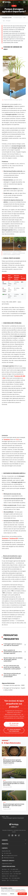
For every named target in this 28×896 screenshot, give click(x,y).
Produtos (5, 843)
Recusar (12, 893)
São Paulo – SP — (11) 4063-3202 (10, 869)
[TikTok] (19, 835)
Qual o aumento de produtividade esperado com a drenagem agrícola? (15, 651)
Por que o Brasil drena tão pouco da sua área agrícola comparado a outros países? (15, 667)
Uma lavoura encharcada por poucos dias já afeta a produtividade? (15, 675)
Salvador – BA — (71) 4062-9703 (10, 880)
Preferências (4, 893)
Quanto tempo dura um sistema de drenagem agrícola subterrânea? (15, 659)
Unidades (5, 840)
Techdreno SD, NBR (19, 376)
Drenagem (8, 20)
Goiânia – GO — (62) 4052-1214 (9, 876)
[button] (24, 2)
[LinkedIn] (12, 835)
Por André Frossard (17, 17)
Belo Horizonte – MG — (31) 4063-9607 (11, 873)
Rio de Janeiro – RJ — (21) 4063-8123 (11, 871)
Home (3, 816)
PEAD (17, 439)
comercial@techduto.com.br (10, 855)
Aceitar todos (22, 893)
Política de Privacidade (20, 891)
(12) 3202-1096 (7, 853)
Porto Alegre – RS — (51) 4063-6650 (11, 878)
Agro (4, 20)
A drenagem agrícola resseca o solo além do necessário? (15, 644)
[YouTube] (15, 835)
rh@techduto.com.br (7, 863)
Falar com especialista (14, 724)
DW (4, 378)
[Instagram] (9, 835)
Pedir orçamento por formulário (15, 730)
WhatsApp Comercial (9, 857)
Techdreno (7, 439)
